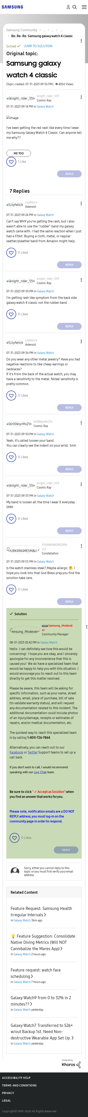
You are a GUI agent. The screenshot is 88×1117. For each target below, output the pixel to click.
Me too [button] (19, 153)
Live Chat (40, 772)
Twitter (32, 752)
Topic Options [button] (74, 41)
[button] (74, 97)
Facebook (16, 752)
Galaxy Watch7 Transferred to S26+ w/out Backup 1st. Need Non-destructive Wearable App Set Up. (42, 1031)
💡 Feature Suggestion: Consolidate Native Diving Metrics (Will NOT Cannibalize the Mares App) (43, 942)
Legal (6, 1100)
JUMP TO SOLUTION (38, 46)
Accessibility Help (16, 1078)
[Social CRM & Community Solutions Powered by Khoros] (71, 1063)
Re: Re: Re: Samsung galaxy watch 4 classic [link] (42, 36)
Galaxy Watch (45, 106)
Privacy (8, 1093)
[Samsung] (12, 7)
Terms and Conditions (19, 1085)
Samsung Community (21, 30)
